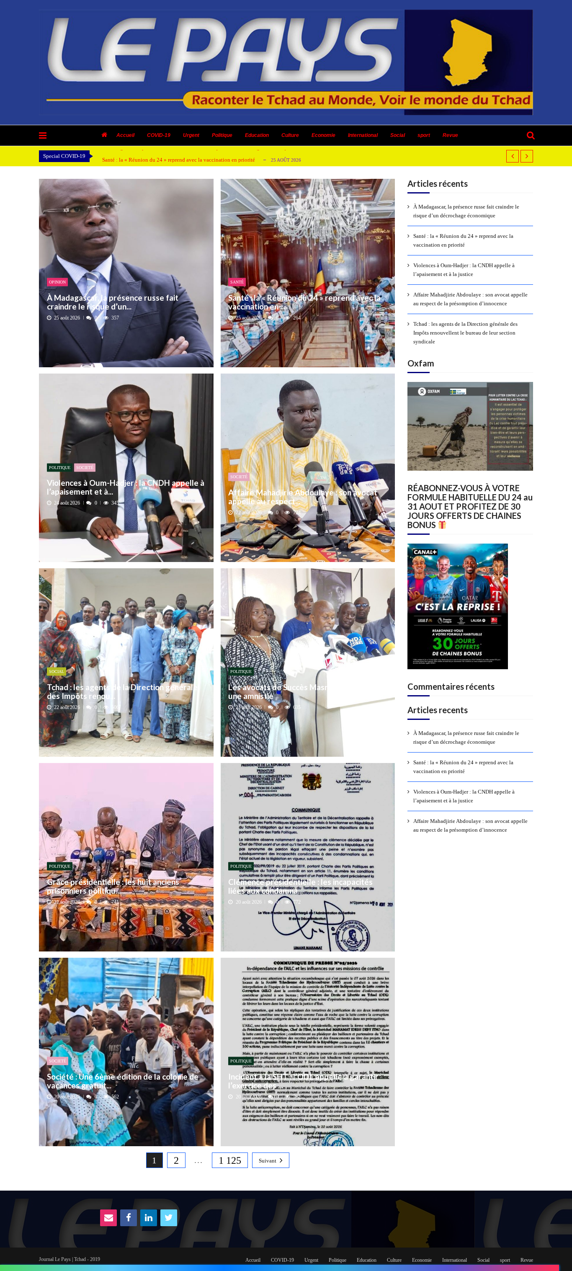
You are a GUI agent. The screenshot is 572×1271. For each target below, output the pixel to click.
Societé (84, 467)
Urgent (191, 135)
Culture (290, 135)
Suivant (267, 1161)
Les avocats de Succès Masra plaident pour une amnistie (305, 691)
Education (257, 135)
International (363, 135)
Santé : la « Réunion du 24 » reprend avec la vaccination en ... (304, 301)
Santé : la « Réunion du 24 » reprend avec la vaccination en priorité (178, 160)
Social (397, 135)
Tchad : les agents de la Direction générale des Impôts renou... (122, 691)
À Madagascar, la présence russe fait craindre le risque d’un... (112, 301)
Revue (450, 135)
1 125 (230, 1160)
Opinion (57, 282)
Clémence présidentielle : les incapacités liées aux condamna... (300, 886)
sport (423, 135)
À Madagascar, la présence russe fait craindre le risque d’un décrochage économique (466, 211)
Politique (222, 135)
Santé (237, 282)
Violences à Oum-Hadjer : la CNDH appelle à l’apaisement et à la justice (464, 269)
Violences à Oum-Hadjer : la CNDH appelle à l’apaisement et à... (125, 487)
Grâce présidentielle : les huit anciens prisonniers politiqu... (113, 886)
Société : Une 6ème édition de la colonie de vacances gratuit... (122, 1080)
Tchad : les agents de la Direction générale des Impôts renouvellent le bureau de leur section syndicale (465, 333)
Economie (323, 135)
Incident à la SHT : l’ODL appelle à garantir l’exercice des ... (303, 1080)
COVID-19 (158, 135)
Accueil (125, 135)
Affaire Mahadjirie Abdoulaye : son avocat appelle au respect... (302, 496)
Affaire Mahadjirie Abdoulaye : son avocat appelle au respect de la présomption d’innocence (470, 299)
